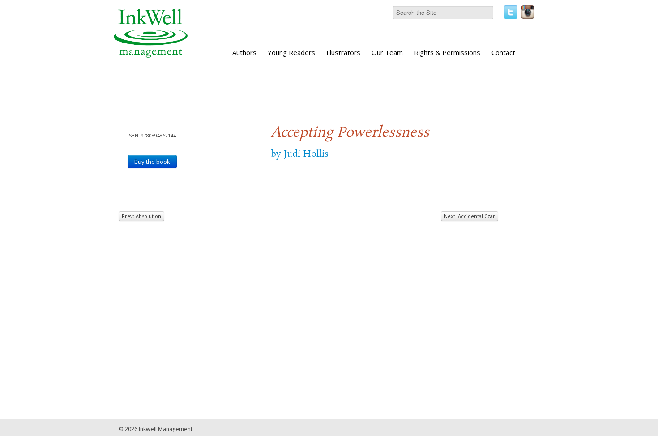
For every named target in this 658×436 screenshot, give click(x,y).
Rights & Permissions (447, 52)
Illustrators (343, 52)
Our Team (387, 52)
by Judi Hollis (300, 154)
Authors (244, 52)
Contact (503, 52)
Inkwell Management (165, 429)
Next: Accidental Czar (469, 216)
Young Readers (291, 52)
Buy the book (152, 162)
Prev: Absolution (141, 216)
